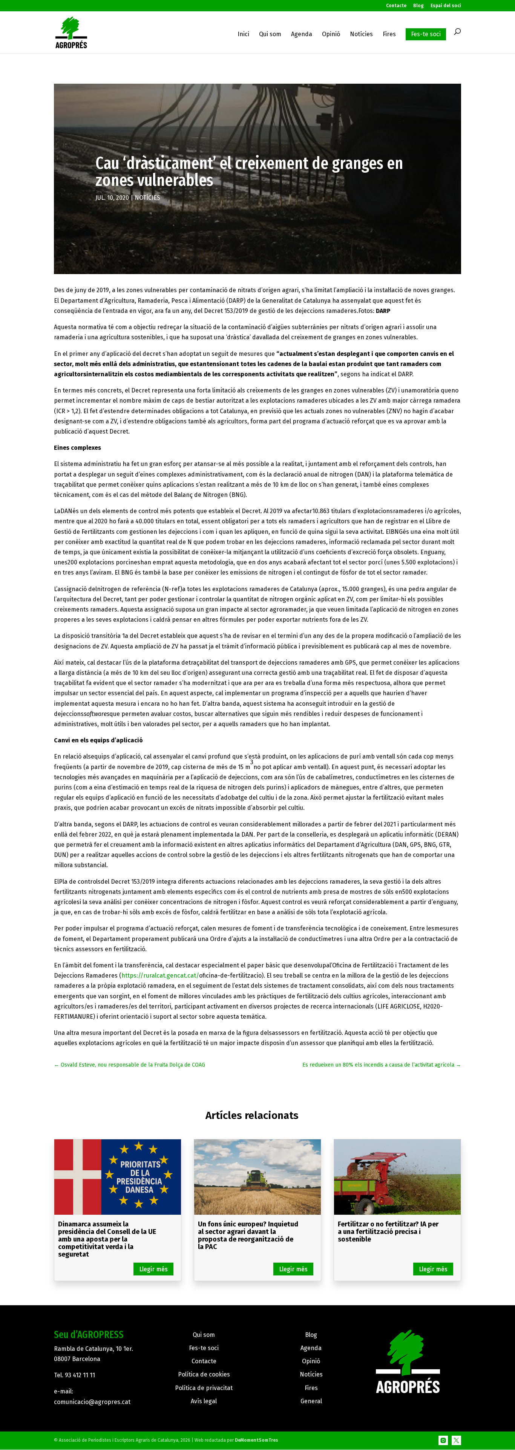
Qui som (270, 35)
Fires (389, 35)
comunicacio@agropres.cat (92, 1402)
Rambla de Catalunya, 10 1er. (93, 1348)
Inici (243, 35)
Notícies (361, 35)
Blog (418, 5)
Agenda (301, 35)
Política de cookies (204, 1374)
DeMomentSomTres (256, 1440)
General (311, 1401)
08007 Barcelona (77, 1359)
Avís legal (204, 1401)
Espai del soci (446, 5)
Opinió (331, 35)
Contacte (396, 5)
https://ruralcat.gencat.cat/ (160, 975)
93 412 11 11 (80, 1375)
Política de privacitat (204, 1388)
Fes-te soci (426, 34)
